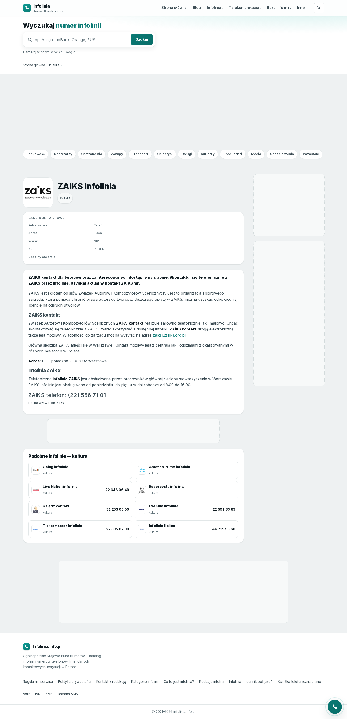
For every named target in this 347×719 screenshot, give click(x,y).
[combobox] (81, 39)
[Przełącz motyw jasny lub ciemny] (319, 8)
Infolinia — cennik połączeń (251, 682)
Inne (301, 7)
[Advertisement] (173, 112)
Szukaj (142, 39)
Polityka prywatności (74, 682)
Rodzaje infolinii (211, 682)
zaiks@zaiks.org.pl (169, 335)
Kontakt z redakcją (111, 682)
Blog (197, 7)
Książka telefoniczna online (299, 682)
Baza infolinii (278, 7)
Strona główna (174, 7)
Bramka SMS (68, 694)
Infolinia (214, 7)
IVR (37, 694)
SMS (49, 694)
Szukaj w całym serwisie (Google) (51, 52)
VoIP (26, 694)
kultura (54, 65)
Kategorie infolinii (144, 682)
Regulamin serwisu (38, 682)
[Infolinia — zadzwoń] (335, 707)
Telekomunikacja (244, 7)
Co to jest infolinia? (179, 682)
